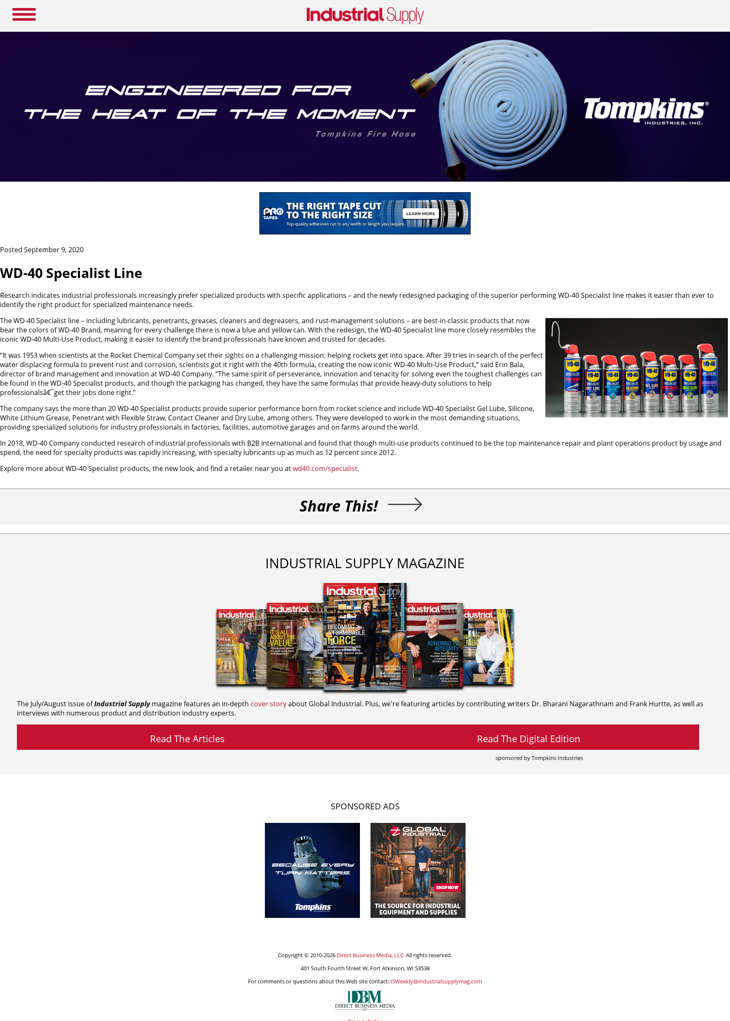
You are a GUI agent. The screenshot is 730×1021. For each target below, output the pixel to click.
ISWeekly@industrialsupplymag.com (436, 981)
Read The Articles (187, 738)
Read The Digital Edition (528, 738)
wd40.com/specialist (325, 468)
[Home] (365, 22)
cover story (268, 703)
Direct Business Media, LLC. (371, 955)
